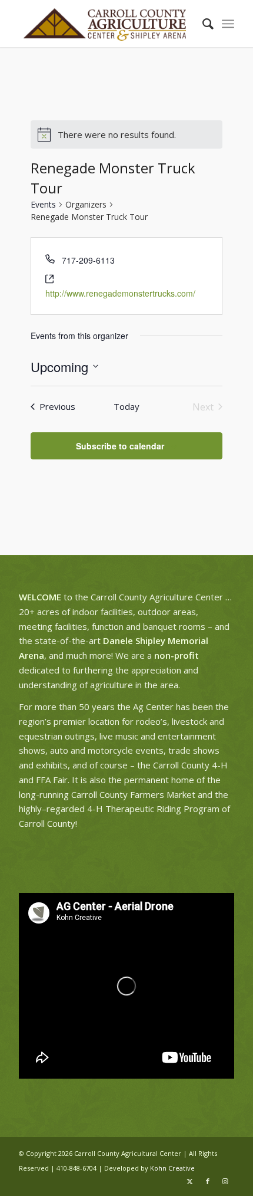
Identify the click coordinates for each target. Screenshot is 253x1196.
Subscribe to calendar (120, 446)
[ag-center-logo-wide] (105, 23)
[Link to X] (190, 1181)
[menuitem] (202, 23)
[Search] (202, 23)
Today (126, 406)
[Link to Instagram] (225, 1181)
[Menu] (228, 23)
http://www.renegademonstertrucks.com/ (120, 293)
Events (43, 204)
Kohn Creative (172, 1168)
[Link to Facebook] (208, 1181)
